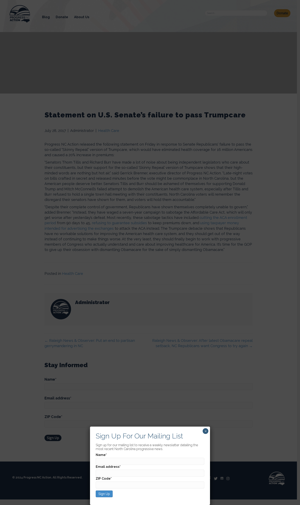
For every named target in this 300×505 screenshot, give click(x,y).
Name (101, 455)
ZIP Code (104, 478)
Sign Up (104, 494)
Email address (108, 467)
